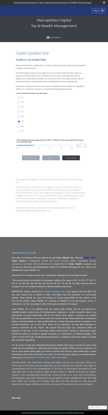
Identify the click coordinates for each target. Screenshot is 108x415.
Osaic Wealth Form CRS (24, 252)
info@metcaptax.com (54, 291)
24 (22, 116)
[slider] (44, 145)
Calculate (71, 158)
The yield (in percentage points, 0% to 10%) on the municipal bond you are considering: (49, 141)
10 (22, 102)
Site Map (16, 398)
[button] (98, 10)
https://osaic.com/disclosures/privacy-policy (45, 357)
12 (22, 107)
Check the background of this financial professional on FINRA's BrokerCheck (52, 2)
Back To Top (96, 407)
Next (50, 158)
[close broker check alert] (104, 2)
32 (22, 121)
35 (22, 126)
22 (22, 112)
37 (22, 131)
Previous (31, 158)
